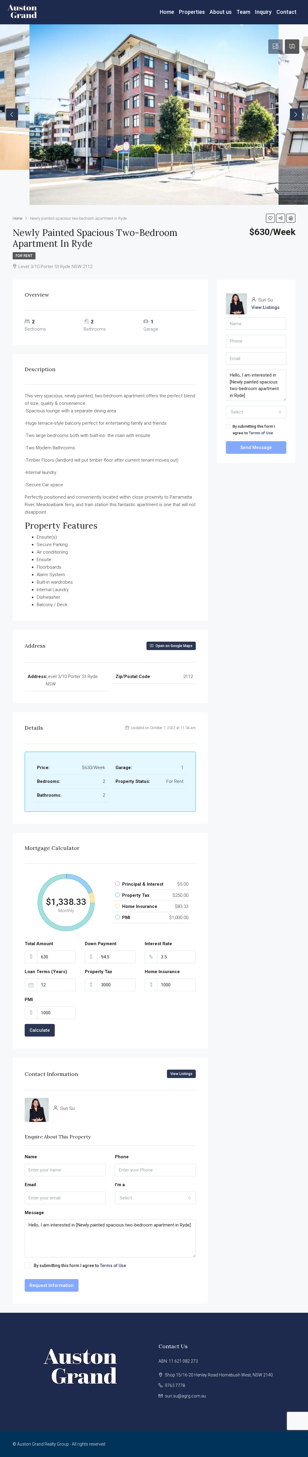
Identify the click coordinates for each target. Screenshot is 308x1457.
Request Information (51, 1285)
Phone (122, 1156)
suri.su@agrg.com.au (185, 1396)
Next (296, 114)
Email (30, 1184)
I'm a (120, 1184)
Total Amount (39, 943)
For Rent (24, 256)
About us (221, 12)
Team (243, 12)
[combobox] (155, 1198)
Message (34, 1212)
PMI (29, 999)
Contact (286, 12)
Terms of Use (113, 1265)
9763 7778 (175, 1385)
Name (31, 1156)
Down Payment (100, 943)
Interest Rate (158, 943)
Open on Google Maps (173, 646)
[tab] (275, 46)
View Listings (181, 1074)
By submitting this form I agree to (80, 1265)
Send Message (256, 447)
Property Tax (98, 971)
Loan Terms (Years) (46, 971)
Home (167, 12)
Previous (12, 114)
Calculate (39, 1030)
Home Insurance (162, 971)
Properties (192, 12)
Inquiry (263, 12)
